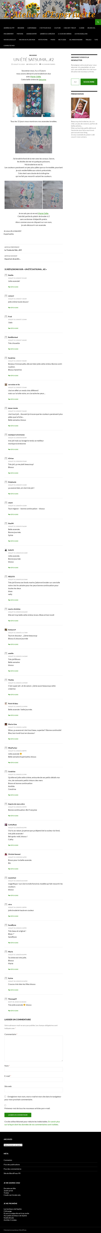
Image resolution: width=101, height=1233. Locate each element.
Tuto (96, 39)
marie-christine (14, 609)
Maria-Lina (12, 724)
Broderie (21, 28)
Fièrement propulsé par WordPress (15, 1230)
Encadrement (9, 34)
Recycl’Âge (62, 39)
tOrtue (11, 458)
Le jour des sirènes (64, 34)
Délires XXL (91, 28)
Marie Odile (43, 213)
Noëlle (10, 275)
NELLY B (11, 576)
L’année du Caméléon (47, 34)
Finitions (20, 34)
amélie (11, 653)
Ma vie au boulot (10, 39)
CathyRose (12, 825)
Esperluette (33, 64)
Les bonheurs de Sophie (13, 1209)
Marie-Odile (35, 76)
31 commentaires (48, 64)
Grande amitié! (31, 34)
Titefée (11, 680)
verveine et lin (14, 384)
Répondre (14, 287)
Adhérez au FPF (9, 28)
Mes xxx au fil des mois (27, 39)
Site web (8, 1086)
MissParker (12, 748)
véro (10, 904)
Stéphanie (12, 482)
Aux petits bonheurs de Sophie (15, 1216)
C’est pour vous (45, 28)
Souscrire (89, 82)
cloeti (10, 503)
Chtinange (8, 1211)
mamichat (12, 878)
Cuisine (81, 28)
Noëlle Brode (9, 1218)
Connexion (8, 1160)
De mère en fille (10, 1188)
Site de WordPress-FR (12, 1173)
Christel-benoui (14, 854)
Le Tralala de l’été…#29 (13, 248)
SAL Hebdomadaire (75, 39)
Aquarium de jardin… (12, 257)
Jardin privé (8, 1191)
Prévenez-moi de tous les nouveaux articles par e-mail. (27, 1108)
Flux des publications (12, 1164)
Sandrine (11, 358)
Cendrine (11, 771)
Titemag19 (12, 999)
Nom (7, 1065)
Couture (57, 28)
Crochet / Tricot (70, 28)
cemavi (11, 296)
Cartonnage (31, 28)
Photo (53, 39)
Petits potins (42, 39)
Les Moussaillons (81, 34)
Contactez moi (9, 45)
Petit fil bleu (13, 703)
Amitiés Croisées (10, 1220)
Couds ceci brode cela (12, 1195)
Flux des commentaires (12, 1169)
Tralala (88, 39)
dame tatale (13, 408)
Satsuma (42, 79)
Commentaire (10, 1034)
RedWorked (13, 337)
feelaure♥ (12, 630)
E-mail (7, 1076)
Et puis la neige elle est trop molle (16, 1213)
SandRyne (12, 925)
